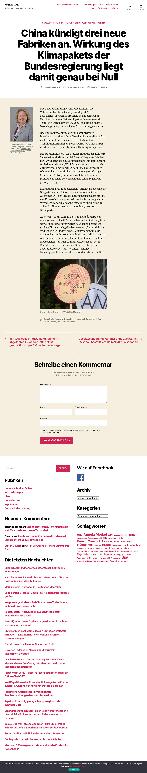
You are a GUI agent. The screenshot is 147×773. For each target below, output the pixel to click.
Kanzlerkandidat (97, 551)
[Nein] (144, 767)
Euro (106, 541)
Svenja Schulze (49, 322)
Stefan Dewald (13, 545)
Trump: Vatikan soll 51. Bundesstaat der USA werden (35, 733)
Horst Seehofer (112, 548)
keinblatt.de (12, 4)
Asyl (110, 534)
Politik (101, 23)
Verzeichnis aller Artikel (68, 4)
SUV (99, 319)
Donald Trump (87, 541)
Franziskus (97, 545)
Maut (136, 551)
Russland (81, 558)
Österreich (124, 561)
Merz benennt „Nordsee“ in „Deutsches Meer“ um (33, 587)
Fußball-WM (116, 545)
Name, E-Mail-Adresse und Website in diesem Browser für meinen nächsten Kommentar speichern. (71, 431)
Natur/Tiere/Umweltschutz (80, 23)
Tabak (95, 558)
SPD (89, 558)
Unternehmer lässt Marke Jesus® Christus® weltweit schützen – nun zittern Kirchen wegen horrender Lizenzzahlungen (35, 635)
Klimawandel (79, 319)
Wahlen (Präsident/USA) (86, 561)
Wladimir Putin (102, 561)
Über (101, 4)
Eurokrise (115, 541)
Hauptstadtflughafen (95, 548)
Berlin (132, 534)
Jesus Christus (83, 551)
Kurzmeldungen (89, 4)
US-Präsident (113, 558)
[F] (109, 477)
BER (126, 535)
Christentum (113, 538)
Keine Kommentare (99, 87)
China (45, 319)
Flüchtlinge (85, 544)
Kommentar (45, 385)
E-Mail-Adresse (82, 407)
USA (125, 558)
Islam (126, 548)
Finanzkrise (126, 541)
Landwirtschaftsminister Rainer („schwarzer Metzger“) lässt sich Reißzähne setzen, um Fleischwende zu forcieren (36, 714)
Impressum (90, 8)
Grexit (124, 545)
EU (101, 541)
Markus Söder (126, 551)
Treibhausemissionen (66, 322)
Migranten (83, 554)
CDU (105, 538)
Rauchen (103, 554)
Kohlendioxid (91, 319)
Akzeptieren (74, 769)
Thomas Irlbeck (53, 87)
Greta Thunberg (56, 319)
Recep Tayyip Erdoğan (121, 554)
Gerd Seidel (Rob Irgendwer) (20, 150)
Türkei (102, 558)
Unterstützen (112, 4)
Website (43, 418)
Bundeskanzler (82, 538)
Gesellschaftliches (53, 23)
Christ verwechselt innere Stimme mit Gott (29, 644)
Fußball (106, 544)
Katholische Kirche (111, 551)
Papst (94, 554)
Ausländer (118, 535)
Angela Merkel (95, 534)
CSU (121, 538)
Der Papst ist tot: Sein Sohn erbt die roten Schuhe (33, 739)
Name (43, 407)
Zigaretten (114, 561)
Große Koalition (81, 548)
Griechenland (134, 545)
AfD (79, 534)
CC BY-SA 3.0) (16, 153)
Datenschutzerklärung (108, 8)
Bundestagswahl (95, 538)
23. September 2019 (75, 87)
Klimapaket (68, 319)
